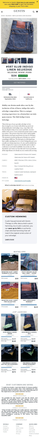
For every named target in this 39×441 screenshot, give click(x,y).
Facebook (5, 430)
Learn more (9, 239)
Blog (30, 435)
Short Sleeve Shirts (29, 275)
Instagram (6, 428)
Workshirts (10, 366)
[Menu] (2, 12)
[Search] (33, 12)
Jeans (3, 15)
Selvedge (8, 15)
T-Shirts (10, 275)
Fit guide (31, 428)
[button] (19, 36)
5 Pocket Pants (10, 335)
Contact (5, 426)
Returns (31, 426)
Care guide (32, 430)
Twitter (5, 431)
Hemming (32, 431)
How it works (19, 428)
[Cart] (37, 12)
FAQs (17, 426)
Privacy (18, 433)
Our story (18, 430)
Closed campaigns (34, 433)
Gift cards (18, 431)
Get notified (19, 82)
